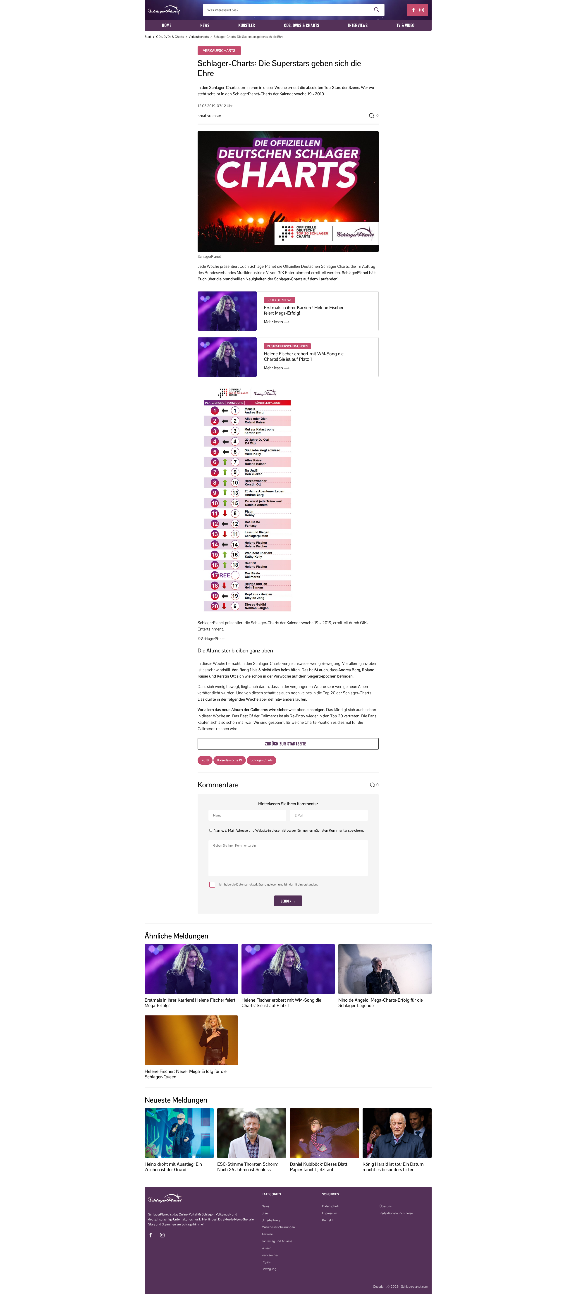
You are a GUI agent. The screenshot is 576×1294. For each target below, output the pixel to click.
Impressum (329, 1213)
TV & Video (405, 25)
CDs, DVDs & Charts (301, 25)
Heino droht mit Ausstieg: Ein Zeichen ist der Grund (173, 1166)
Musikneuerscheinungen (278, 1227)
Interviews (358, 25)
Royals (266, 1262)
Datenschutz (330, 1206)
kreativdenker (209, 115)
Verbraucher (270, 1255)
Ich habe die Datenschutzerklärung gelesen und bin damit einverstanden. (268, 884)
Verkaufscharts (199, 37)
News (204, 25)
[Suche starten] (376, 10)
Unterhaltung (271, 1220)
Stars (265, 1213)
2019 (205, 760)
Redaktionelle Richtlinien (396, 1213)
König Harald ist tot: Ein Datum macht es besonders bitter (393, 1166)
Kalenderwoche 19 (229, 760)
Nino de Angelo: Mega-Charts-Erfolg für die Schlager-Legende (380, 1002)
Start (148, 37)
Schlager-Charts (261, 760)
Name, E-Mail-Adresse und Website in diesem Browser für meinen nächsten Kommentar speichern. (289, 830)
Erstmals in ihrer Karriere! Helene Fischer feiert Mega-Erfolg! (304, 310)
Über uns (386, 1206)
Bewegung (269, 1269)
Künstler (246, 25)
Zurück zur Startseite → (288, 744)
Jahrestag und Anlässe (277, 1241)
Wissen (266, 1248)
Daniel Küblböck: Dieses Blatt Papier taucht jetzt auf (318, 1166)
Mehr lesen (274, 321)
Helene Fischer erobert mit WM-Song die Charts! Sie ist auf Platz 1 (304, 356)
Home (166, 25)
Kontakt (327, 1220)
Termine (267, 1234)
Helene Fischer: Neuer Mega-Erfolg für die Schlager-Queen (186, 1074)
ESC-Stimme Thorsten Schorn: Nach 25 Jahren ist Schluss (247, 1166)
